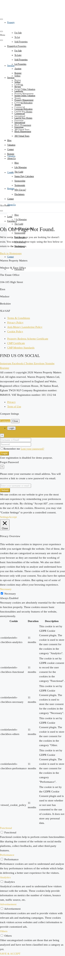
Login (4, 453)
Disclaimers (19, 194)
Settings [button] (4, 517)
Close (15, 421)
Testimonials (19, 185)
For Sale (18, 32)
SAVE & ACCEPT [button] (10, 953)
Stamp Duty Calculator (24, 176)
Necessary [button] (6, 589)
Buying (17, 86)
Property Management (23, 100)
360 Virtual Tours (21, 136)
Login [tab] (11, 428)
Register (10, 188)
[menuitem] (9, 216)
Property (11, 46)
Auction (17, 68)
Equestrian (18, 127)
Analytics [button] (5, 877)
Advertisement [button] (8, 904)
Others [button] (3, 931)
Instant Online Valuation (24, 89)
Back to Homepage (11, 253)
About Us (11, 204)
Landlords (18, 91)
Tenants (17, 104)
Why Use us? (20, 190)
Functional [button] (6, 828)
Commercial (19, 113)
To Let (17, 37)
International (19, 122)
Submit (4, 490)
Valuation (11, 156)
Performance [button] (7, 854)
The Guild (18, 224)
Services (10, 65)
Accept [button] (13, 517)
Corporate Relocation (23, 102)
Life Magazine (20, 219)
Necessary (10, 593)
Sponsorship (19, 233)
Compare (5, 420)
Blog (16, 215)
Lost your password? (32, 448)
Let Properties (20, 46)
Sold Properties (21, 41)
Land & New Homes (23, 118)
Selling (17, 76)
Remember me (12, 448)
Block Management (22, 131)
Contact (10, 172)
